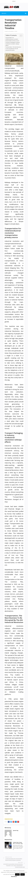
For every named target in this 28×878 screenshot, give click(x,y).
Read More (14, 876)
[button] (14, 1)
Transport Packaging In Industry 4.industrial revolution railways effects (12, 44)
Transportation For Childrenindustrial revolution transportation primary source (12, 39)
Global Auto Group (8, 819)
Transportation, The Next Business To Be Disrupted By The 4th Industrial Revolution (13, 48)
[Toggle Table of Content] (20, 35)
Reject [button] (22, 874)
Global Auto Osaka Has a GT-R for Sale (18, 843)
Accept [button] (17, 874)
